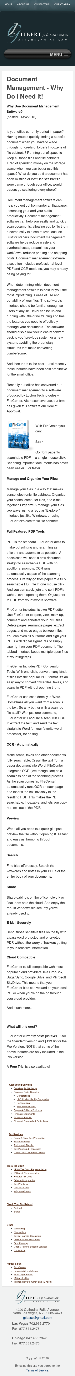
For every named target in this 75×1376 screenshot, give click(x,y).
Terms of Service (37, 1370)
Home (8, 4)
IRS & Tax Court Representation (30, 1169)
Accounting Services (20, 1084)
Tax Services (16, 1134)
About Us (23, 4)
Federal (18, 1208)
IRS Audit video (21, 1278)
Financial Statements (24, 1113)
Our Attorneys (21, 1243)
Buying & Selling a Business (28, 1110)
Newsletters (20, 1232)
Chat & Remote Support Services (31, 1246)
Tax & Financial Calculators (27, 1235)
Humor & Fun (14, 1263)
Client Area (62, 4)
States (17, 1211)
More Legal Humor (23, 1274)
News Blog (19, 1228)
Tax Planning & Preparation (27, 1148)
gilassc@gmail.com (37, 1317)
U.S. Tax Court (21, 1187)
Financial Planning (23, 1117)
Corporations (23, 1095)
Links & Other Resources (27, 1239)
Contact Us (42, 4)
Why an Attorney (22, 1191)
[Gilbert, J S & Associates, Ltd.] (37, 32)
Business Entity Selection (26, 1092)
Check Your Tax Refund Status (29, 1152)
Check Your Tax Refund (19, 1204)
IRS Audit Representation (26, 1173)
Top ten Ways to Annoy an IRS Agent (32, 1281)
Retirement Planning (24, 1145)
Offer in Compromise (24, 1180)
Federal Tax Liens (23, 1176)
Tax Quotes (20, 1267)
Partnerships (23, 1102)
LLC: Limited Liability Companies (33, 1099)
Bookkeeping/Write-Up (25, 1088)
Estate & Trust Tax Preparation (29, 1137)
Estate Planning (22, 1141)
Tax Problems (21, 1183)
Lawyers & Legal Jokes (26, 1270)
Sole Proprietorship (26, 1106)
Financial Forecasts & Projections (31, 1121)
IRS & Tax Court (15, 1165)
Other (10, 1225)
